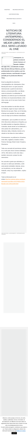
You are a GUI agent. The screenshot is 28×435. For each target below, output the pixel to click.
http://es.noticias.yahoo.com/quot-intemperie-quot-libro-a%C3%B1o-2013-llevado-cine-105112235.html (13, 182)
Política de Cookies (21, 430)
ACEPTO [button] (14, 433)
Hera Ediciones (14, 4)
